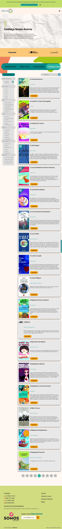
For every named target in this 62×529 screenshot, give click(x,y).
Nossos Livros (46, 496)
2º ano (6, 91)
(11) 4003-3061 (9, 500)
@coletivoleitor (10, 503)
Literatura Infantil (8, 161)
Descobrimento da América (9, 119)
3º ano (6, 92)
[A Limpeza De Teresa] (24, 131)
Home (43, 493)
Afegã (6, 149)
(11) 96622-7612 (10, 496)
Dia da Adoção (8, 121)
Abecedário (7, 130)
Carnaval (7, 116)
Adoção (6, 145)
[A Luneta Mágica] (24, 286)
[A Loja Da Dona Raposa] (24, 198)
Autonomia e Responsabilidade (9, 108)
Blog (43, 502)
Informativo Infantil (9, 157)
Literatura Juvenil (8, 163)
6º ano (6, 98)
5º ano (6, 96)
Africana (6, 151)
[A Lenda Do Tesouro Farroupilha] (24, 109)
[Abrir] (59, 11)
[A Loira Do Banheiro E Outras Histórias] (24, 176)
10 (51, 475)
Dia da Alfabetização (8, 124)
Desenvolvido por (10, 527)
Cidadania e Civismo (7, 111)
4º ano (6, 94)
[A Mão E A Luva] (24, 416)
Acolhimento (7, 144)
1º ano (6, 89)
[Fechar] (40, 4)
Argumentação (8, 102)
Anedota (7, 135)
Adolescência (8, 147)
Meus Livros (24, 67)
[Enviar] (37, 517)
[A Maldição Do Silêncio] (24, 372)
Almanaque (7, 133)
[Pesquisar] (59, 74)
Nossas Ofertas (46, 499)
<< (23, 475)
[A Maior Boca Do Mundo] (24, 350)
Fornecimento (38, 67)
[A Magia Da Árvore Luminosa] (24, 308)
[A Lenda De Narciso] (24, 87)
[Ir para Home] (7, 11)
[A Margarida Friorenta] (24, 460)
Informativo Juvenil (9, 159)
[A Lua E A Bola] (24, 242)
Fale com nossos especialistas (29, 5)
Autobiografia (8, 139)
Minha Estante (10, 67)
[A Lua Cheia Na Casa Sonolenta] (24, 220)
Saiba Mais (34, 95)
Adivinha (7, 132)
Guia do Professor (7, 82)
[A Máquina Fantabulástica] (24, 438)
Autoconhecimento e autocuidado (9, 105)
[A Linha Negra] (24, 154)
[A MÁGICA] (21, 329)
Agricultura (7, 153)
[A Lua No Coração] (24, 264)
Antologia (7, 137)
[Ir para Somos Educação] (11, 516)
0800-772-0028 (9, 498)
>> (55, 475)
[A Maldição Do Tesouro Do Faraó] (24, 394)
